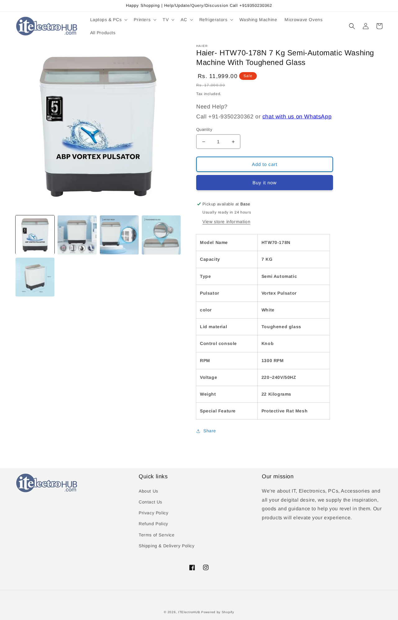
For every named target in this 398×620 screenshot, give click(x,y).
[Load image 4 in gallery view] (161, 234)
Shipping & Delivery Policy (167, 545)
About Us (148, 491)
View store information (226, 221)
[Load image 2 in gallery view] (77, 234)
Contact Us (150, 501)
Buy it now (264, 182)
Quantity (204, 129)
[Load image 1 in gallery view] (35, 234)
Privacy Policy (153, 512)
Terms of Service (157, 534)
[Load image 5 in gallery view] (35, 277)
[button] (108, 19)
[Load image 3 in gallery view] (119, 234)
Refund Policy (153, 523)
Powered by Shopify (217, 612)
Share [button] (209, 430)
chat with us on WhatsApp (296, 116)
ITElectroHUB (189, 612)
